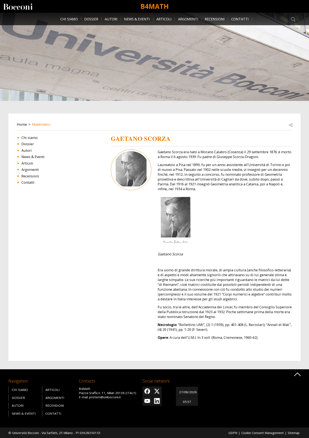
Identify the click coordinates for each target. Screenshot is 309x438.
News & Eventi (137, 19)
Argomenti (188, 19)
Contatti (240, 19)
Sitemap (294, 433)
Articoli (164, 19)
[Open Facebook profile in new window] (147, 391)
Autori (111, 19)
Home (22, 124)
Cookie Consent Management (262, 433)
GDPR (232, 433)
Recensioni (215, 19)
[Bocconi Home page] (18, 6)
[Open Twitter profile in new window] (157, 391)
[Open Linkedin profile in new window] (157, 401)
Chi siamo (69, 19)
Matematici (41, 124)
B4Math (154, 6)
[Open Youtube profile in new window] (147, 401)
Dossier (91, 19)
